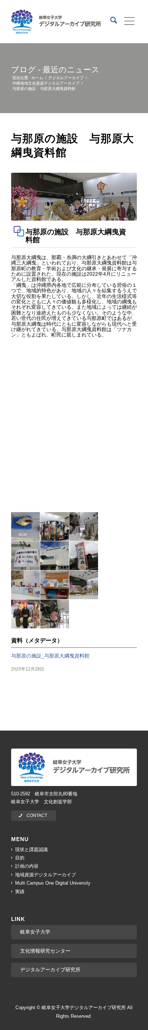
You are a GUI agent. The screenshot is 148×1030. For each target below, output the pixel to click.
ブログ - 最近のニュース (55, 69)
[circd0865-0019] (74, 197)
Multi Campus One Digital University (53, 883)
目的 (19, 857)
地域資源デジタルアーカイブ (45, 874)
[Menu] (127, 21)
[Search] (110, 21)
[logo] (56, 21)
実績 (19, 891)
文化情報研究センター (45, 951)
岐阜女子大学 (35, 932)
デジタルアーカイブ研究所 (50, 969)
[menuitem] (110, 21)
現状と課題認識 (31, 849)
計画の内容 (26, 866)
